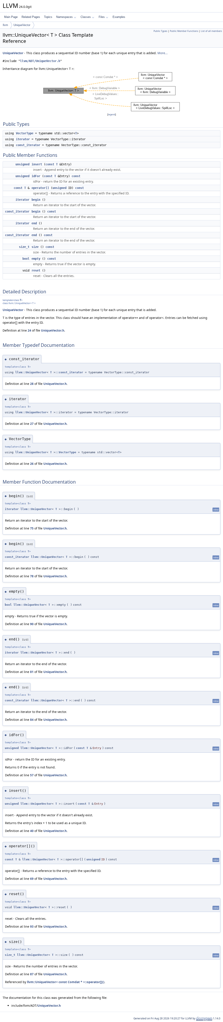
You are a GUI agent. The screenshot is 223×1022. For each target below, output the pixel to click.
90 (32, 624)
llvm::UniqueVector (31, 372)
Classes (86, 17)
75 (32, 528)
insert (37, 164)
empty (36, 258)
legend (111, 114)
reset (36, 270)
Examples (119, 17)
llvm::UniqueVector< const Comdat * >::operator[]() (65, 982)
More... (162, 53)
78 (32, 576)
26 (32, 464)
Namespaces (64, 17)
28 (32, 384)
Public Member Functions (184, 31)
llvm (5, 25)
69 (32, 879)
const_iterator (28, 145)
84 (32, 720)
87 (32, 974)
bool (25, 258)
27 (32, 424)
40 (32, 831)
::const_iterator (69, 372)
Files (102, 17)
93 (32, 926)
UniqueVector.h (52, 330)
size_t (24, 247)
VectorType (24, 133)
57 (32, 775)
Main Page (11, 17)
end (34, 223)
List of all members (211, 31)
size (35, 247)
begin (36, 199)
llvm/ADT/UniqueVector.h (40, 61)
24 (29, 330)
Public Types (160, 31)
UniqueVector (22, 25)
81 (32, 672)
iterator (23, 139)
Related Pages (31, 17)
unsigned (22, 164)
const (50, 164)
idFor (36, 176)
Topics (48, 17)
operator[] (40, 188)
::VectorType (65, 452)
